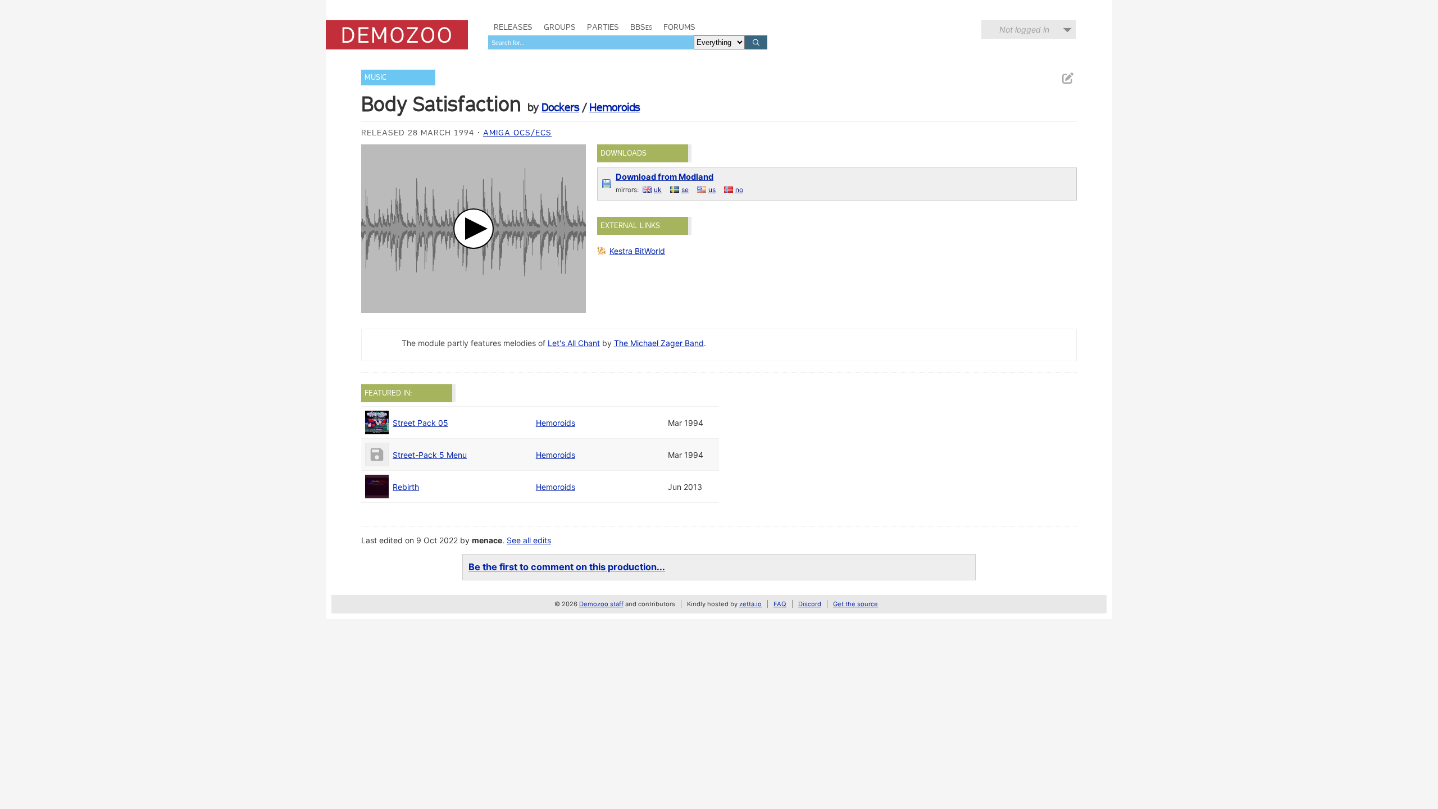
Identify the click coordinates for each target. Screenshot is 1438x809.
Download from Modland (664, 177)
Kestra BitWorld (637, 251)
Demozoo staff (601, 604)
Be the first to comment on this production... (566, 566)
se (685, 189)
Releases (513, 27)
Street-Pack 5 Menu (430, 455)
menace (487, 540)
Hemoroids (614, 107)
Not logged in (1024, 29)
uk (658, 189)
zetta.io (750, 604)
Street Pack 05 (420, 423)
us (712, 189)
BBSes (641, 27)
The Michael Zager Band (659, 343)
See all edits (529, 540)
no (739, 189)
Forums (679, 27)
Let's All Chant (574, 343)
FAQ (779, 604)
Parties (603, 27)
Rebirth (406, 487)
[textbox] (591, 42)
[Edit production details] (1067, 78)
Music (375, 77)
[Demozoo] (397, 34)
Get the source (855, 604)
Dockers (560, 107)
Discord (809, 604)
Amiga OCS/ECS (517, 133)
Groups (560, 27)
